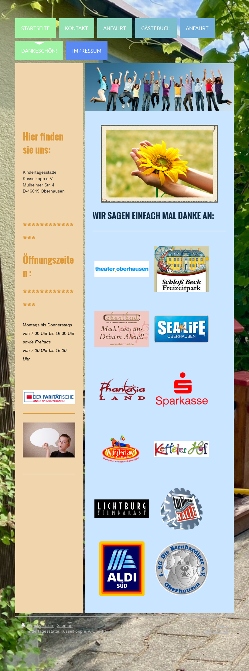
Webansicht (216, 631)
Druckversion (40, 625)
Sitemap (65, 625)
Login (222, 625)
